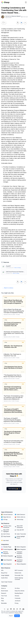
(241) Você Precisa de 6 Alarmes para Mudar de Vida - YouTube (15, 271)
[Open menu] (25, 2)
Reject (11, 615)
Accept (17, 615)
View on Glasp (17, 267)
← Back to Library (7, 288)
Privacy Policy (18, 612)
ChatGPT (8, 266)
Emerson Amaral (16, 16)
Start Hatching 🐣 (13, 488)
